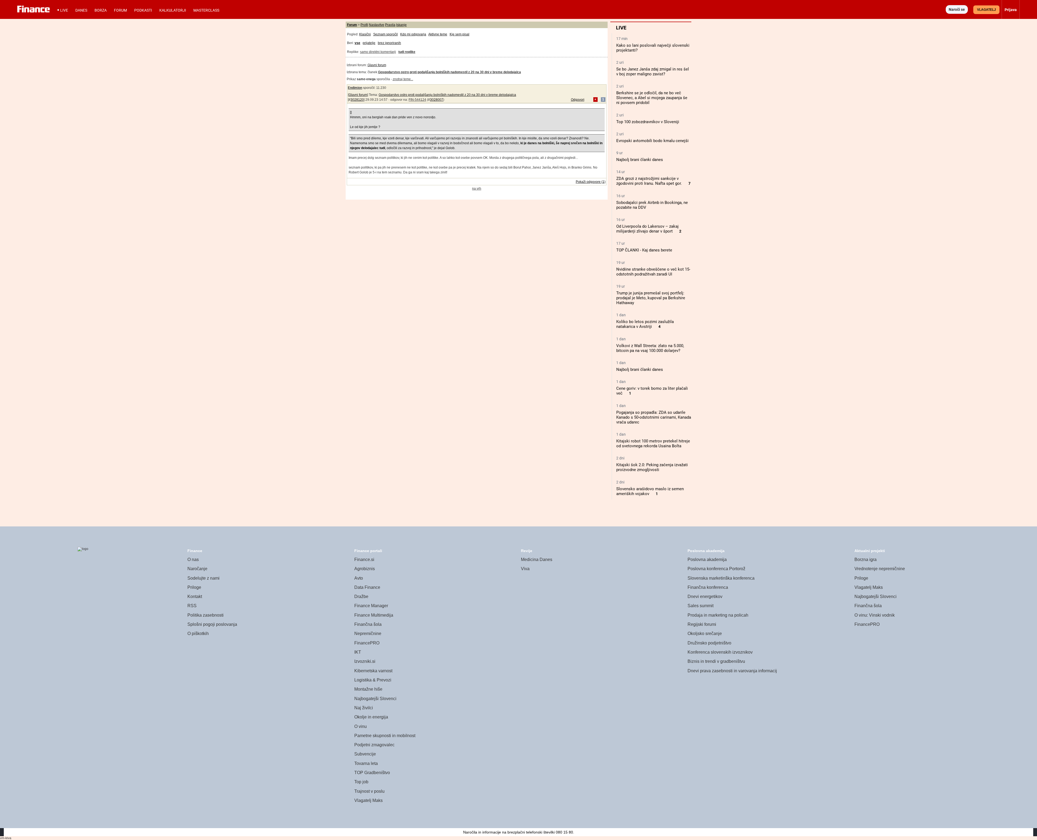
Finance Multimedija (373, 615)
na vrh (476, 188)
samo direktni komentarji (378, 52)
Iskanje (401, 25)
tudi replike (406, 52)
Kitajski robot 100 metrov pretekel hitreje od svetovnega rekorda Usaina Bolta (653, 443)
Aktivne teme (437, 34)
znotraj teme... (403, 79)
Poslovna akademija (707, 559)
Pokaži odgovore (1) (590, 182)
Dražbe (361, 596)
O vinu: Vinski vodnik (874, 615)
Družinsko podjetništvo (709, 643)
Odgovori (577, 100)
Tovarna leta (366, 763)
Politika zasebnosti (205, 615)
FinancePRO (366, 643)
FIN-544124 (417, 100)
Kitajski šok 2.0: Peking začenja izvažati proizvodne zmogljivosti (652, 467)
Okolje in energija (371, 717)
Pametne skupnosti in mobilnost (384, 735)
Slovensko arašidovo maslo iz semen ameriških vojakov (650, 491)
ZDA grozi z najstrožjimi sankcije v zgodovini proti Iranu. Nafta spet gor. (649, 181)
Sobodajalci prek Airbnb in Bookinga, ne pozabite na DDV (652, 205)
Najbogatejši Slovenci (375, 698)
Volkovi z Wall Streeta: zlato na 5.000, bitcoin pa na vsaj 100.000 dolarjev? (650, 348)
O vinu (360, 726)
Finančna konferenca (708, 587)
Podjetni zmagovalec (374, 744)
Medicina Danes (536, 559)
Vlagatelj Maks (368, 800)
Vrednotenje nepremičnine (879, 568)
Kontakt (194, 596)
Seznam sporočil (385, 34)
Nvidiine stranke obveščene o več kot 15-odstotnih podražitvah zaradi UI (653, 272)
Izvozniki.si (364, 661)
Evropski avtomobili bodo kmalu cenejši (652, 140)
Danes (81, 10)
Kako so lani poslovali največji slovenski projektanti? (652, 48)
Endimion (355, 88)
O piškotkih (198, 633)
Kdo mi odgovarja (413, 34)
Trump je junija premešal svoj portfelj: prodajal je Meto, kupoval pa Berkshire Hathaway (650, 298)
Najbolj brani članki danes (639, 159)
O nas (193, 559)
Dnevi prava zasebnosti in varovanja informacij (732, 670)
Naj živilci (363, 707)
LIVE (64, 10)
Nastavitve (376, 25)
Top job (361, 781)
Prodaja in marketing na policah (718, 615)
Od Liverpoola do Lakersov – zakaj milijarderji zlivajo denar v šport (647, 229)
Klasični (365, 34)
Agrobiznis (364, 568)
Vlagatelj (986, 10)
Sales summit (700, 605)
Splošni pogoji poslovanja (212, 624)
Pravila (390, 25)
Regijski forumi (702, 624)
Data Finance (367, 587)
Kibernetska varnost (373, 670)
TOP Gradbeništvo (372, 772)
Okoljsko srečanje (705, 633)
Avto (358, 578)
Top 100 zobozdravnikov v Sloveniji (647, 121)
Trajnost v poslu (369, 791)
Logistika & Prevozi (372, 680)
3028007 (436, 100)
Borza (101, 10)
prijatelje (369, 43)
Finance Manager (371, 605)
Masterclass (206, 10)
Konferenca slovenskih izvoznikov (720, 652)
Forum (120, 10)
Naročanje (197, 568)
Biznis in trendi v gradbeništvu (716, 661)
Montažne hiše (368, 689)
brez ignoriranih (389, 43)
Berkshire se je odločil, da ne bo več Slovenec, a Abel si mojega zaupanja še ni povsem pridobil (651, 97)
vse (357, 43)
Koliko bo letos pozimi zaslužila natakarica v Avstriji (645, 324)
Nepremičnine (367, 633)
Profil (364, 25)
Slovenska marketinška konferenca (721, 578)
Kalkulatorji (172, 10)
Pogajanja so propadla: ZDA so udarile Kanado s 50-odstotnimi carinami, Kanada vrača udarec (653, 417)
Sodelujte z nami (203, 578)
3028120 (357, 100)
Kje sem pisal (459, 34)
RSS (192, 605)
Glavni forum (377, 65)
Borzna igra (865, 559)
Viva (525, 568)
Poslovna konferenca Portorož (716, 568)
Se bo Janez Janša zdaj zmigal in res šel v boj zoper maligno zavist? (652, 71)
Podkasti (143, 10)
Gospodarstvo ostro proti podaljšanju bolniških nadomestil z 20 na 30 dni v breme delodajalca (447, 95)
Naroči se (957, 9)
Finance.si (364, 559)
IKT (357, 652)
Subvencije (365, 754)
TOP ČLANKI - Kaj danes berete (644, 250)
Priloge (194, 587)
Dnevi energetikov (705, 596)
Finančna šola (368, 624)
